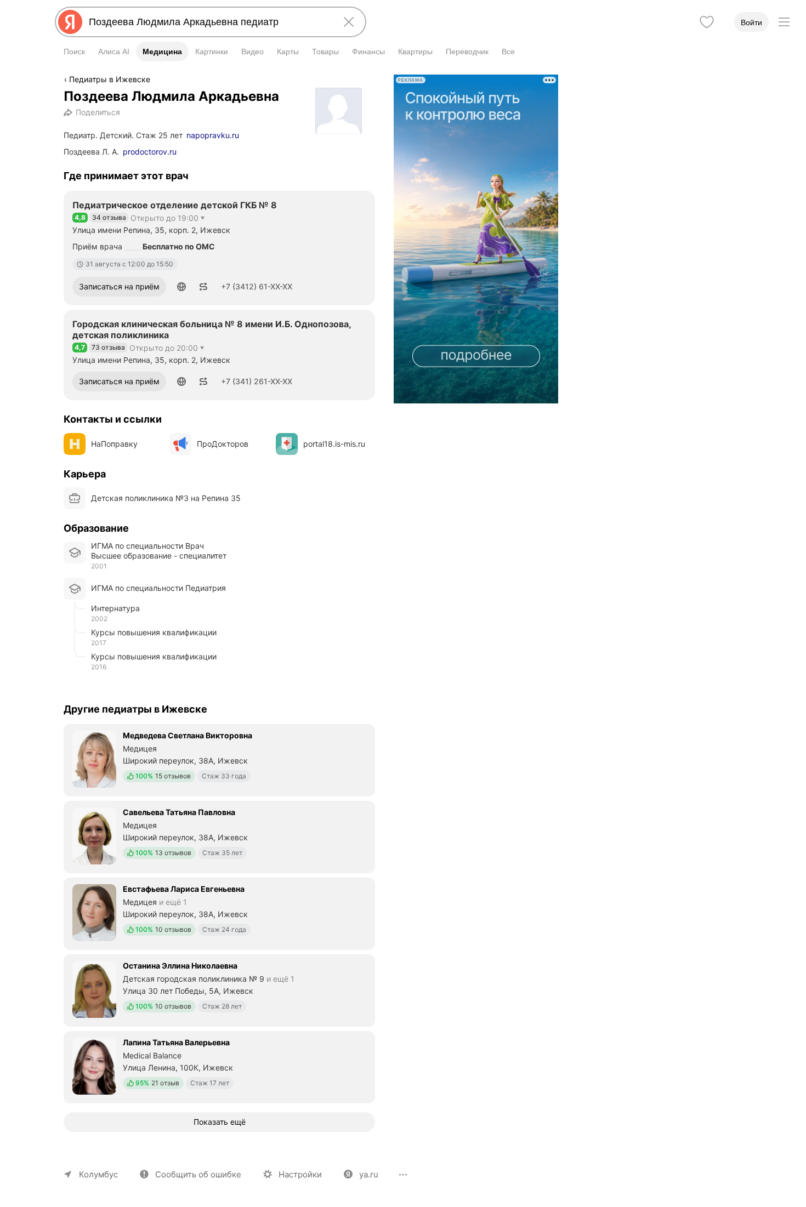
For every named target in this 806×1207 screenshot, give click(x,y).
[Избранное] (707, 22)
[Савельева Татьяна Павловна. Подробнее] (219, 835)
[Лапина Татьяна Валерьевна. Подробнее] (219, 1066)
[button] (181, 287)
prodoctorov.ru (150, 151)
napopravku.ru (212, 135)
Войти (751, 22)
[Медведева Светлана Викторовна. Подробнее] (219, 759)
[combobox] (208, 22)
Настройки (300, 1174)
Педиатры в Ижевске (109, 79)
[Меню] (784, 22)
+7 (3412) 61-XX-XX (256, 286)
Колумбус (98, 1174)
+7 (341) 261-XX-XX (256, 381)
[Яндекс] (70, 22)
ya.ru (368, 1174)
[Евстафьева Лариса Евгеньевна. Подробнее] (219, 912)
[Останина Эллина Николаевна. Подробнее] (219, 989)
